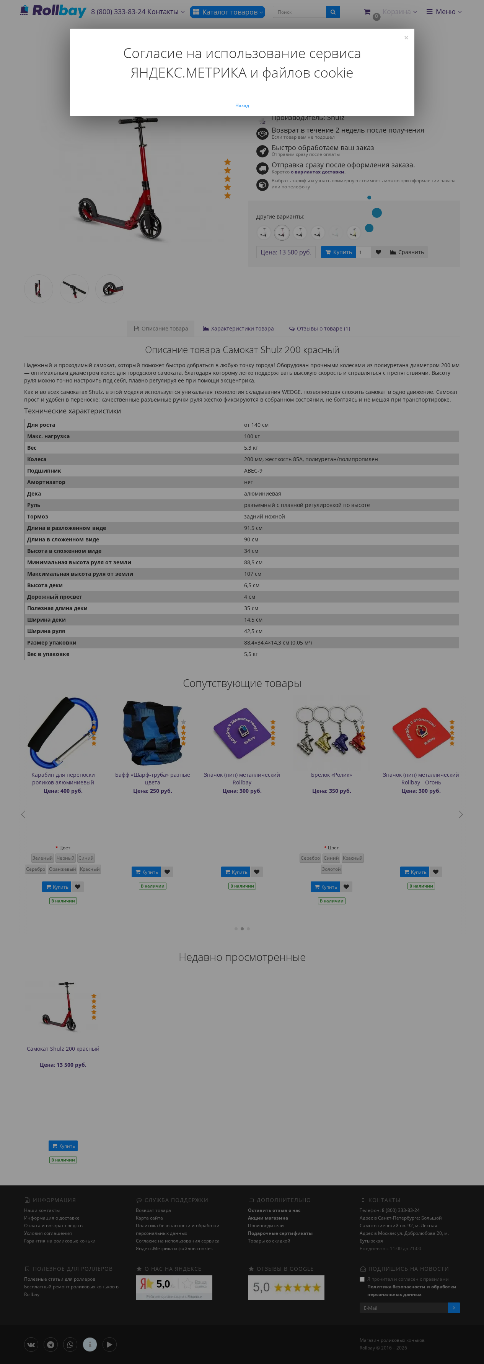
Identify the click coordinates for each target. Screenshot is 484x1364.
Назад (242, 105)
